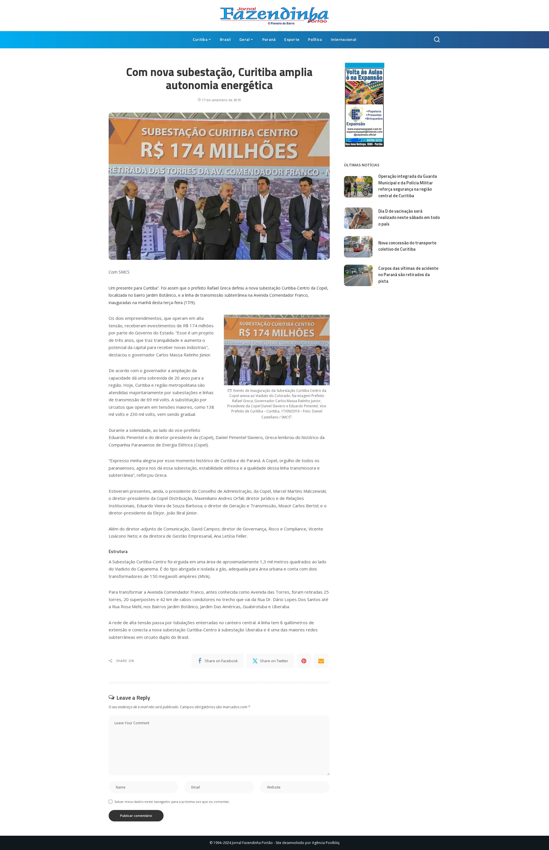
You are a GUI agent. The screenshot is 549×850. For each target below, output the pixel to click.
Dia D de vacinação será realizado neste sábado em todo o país (409, 217)
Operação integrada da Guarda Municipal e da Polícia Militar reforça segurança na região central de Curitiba (407, 186)
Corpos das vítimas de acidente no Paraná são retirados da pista (408, 274)
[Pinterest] (304, 661)
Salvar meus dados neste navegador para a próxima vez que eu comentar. (172, 801)
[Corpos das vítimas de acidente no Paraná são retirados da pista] (358, 275)
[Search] (436, 39)
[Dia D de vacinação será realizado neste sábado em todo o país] (358, 218)
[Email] (321, 661)
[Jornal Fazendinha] (274, 15)
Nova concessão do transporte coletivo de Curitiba (407, 246)
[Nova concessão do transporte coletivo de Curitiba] (358, 247)
